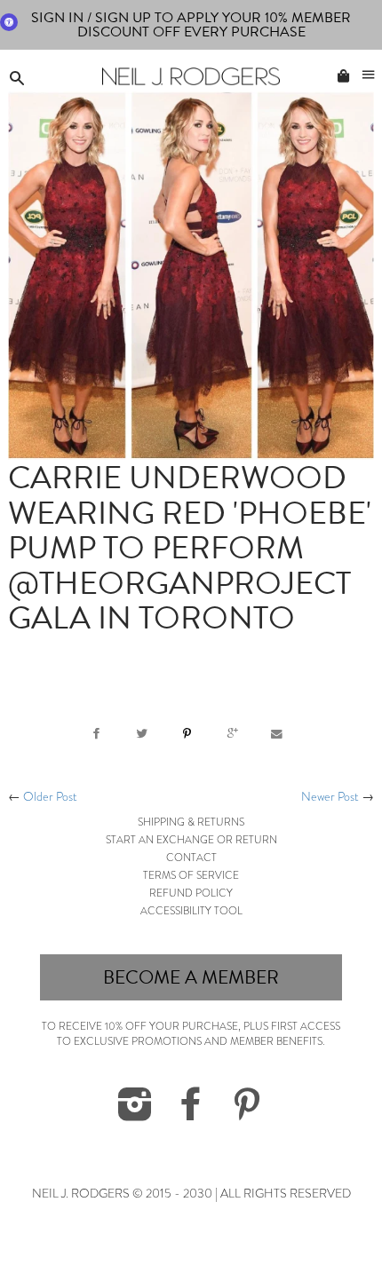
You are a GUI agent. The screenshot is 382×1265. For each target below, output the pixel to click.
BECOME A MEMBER (191, 977)
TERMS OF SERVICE (191, 875)
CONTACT (191, 857)
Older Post (50, 796)
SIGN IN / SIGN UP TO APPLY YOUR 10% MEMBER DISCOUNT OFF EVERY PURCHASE (191, 25)
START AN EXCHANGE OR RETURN (191, 840)
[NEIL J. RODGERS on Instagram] (135, 1114)
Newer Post (330, 796)
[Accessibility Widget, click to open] (9, 22)
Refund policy (191, 893)
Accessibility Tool (191, 911)
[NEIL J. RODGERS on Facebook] (191, 1114)
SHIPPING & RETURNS (191, 822)
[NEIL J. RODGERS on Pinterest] (247, 1114)
